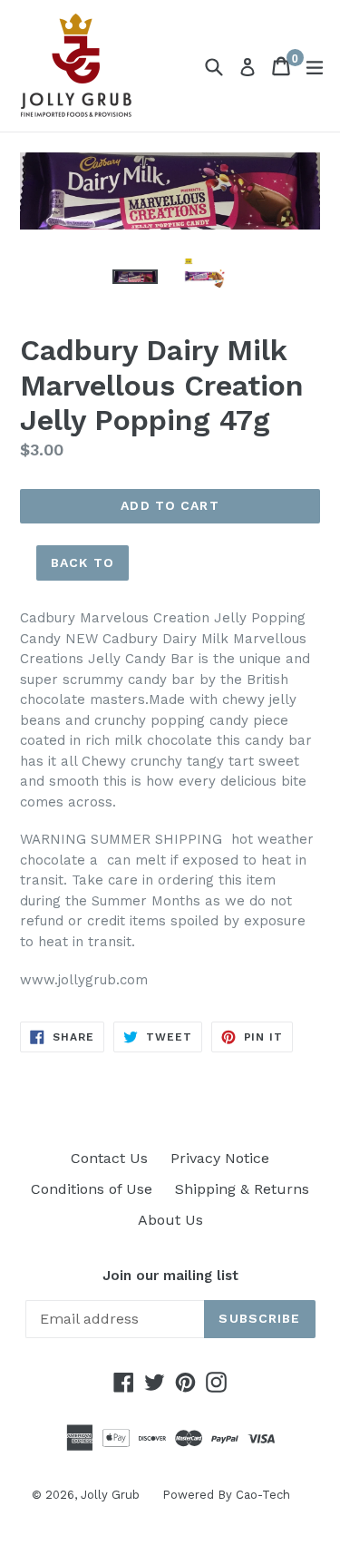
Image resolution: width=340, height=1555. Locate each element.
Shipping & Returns (242, 1189)
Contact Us (109, 1158)
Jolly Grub (110, 1494)
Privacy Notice (219, 1158)
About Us (170, 1219)
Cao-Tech (263, 1494)
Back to (82, 562)
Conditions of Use (91, 1189)
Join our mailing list (170, 1275)
